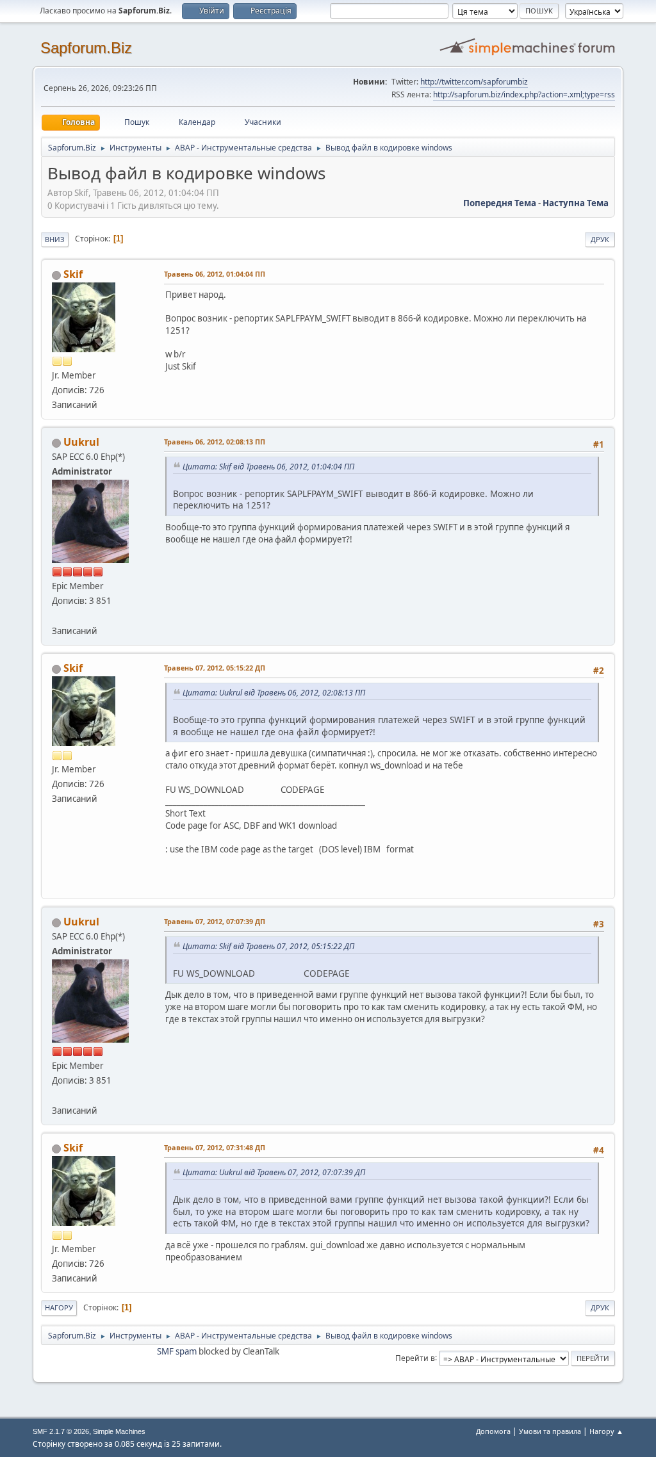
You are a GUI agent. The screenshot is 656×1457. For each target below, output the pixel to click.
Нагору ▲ (606, 1431)
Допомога (493, 1431)
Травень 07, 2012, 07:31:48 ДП (214, 1147)
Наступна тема (576, 203)
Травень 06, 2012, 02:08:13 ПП (214, 441)
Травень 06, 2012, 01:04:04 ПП (214, 274)
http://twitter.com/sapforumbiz (474, 81)
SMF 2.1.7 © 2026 (61, 1431)
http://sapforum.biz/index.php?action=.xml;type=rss (524, 94)
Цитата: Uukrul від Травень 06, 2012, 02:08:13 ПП (274, 692)
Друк (600, 239)
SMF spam (177, 1351)
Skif (73, 274)
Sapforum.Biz (86, 47)
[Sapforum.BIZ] (57, 615)
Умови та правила (550, 1431)
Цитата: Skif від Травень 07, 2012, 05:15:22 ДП (268, 946)
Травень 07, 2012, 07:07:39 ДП (214, 921)
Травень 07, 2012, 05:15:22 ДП (214, 667)
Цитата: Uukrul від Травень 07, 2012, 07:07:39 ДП (274, 1172)
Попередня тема (499, 203)
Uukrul (81, 442)
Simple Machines (119, 1431)
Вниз (55, 239)
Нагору (59, 1307)
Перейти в (415, 1357)
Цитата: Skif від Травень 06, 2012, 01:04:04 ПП (268, 466)
